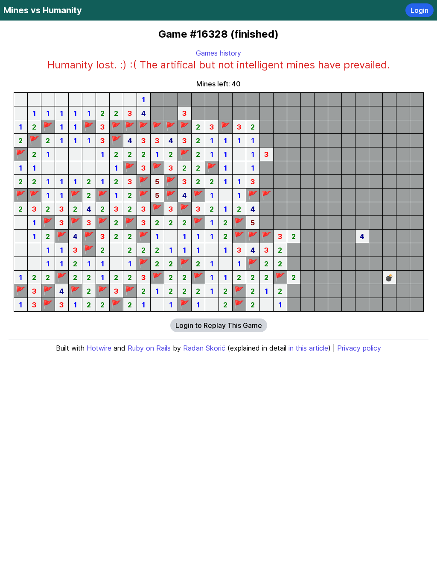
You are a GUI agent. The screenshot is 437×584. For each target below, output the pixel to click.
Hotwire (99, 348)
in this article (308, 348)
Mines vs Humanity (42, 10)
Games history (218, 53)
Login (419, 10)
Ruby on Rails (149, 348)
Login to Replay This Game (218, 325)
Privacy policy (359, 348)
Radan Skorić (204, 348)
